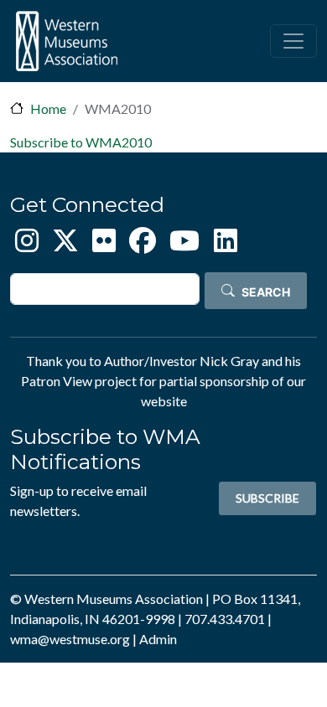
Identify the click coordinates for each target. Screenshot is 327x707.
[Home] (66, 41)
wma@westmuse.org (70, 639)
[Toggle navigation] (293, 41)
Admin (158, 639)
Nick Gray (229, 361)
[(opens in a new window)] (27, 245)
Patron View (56, 381)
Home (48, 108)
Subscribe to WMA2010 (81, 142)
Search (265, 292)
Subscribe (267, 498)
